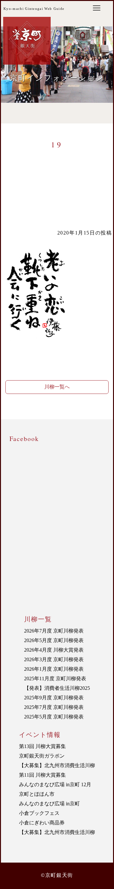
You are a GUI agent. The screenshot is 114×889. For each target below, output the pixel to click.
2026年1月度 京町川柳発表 (54, 669)
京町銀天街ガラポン (42, 756)
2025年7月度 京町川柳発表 (54, 707)
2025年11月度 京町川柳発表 (55, 678)
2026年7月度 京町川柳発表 (54, 631)
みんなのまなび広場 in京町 (49, 803)
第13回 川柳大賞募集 (42, 746)
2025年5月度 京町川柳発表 (54, 716)
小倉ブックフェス (39, 813)
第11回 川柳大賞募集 (42, 775)
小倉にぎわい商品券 (42, 822)
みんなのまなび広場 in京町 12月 (55, 784)
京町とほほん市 (36, 794)
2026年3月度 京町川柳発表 (54, 659)
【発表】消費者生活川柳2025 (57, 688)
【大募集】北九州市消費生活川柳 (57, 765)
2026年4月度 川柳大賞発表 (54, 650)
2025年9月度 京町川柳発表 (54, 697)
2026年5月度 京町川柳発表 (54, 640)
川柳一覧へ (57, 386)
